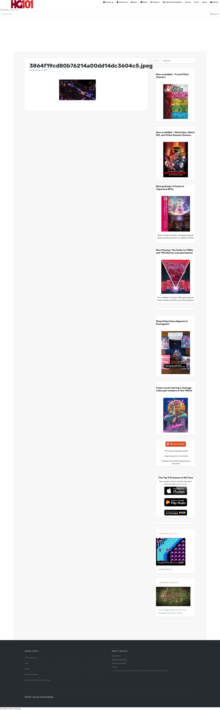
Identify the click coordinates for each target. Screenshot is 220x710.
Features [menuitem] (122, 2)
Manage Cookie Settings (10, 708)
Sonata (27, 669)
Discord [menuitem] (188, 2)
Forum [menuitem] (196, 2)
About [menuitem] (204, 2)
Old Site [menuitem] (215, 2)
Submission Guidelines (119, 659)
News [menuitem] (135, 2)
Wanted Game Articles (119, 663)
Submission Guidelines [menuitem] (173, 2)
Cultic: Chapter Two (31, 657)
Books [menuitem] (145, 2)
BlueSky (6, 10)
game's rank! (181, 484)
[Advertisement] (110, 34)
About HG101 (116, 656)
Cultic (27, 663)
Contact (114, 667)
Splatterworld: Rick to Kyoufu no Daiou (37, 680)
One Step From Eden (31, 674)
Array (50, 697)
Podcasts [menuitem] (156, 2)
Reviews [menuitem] (108, 2)
